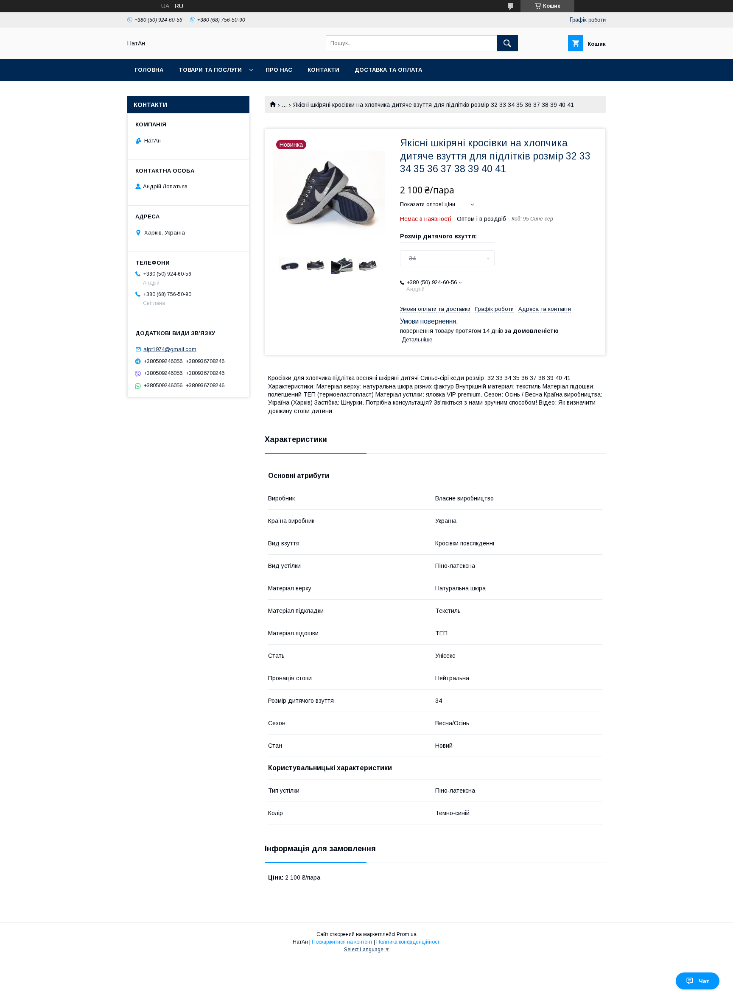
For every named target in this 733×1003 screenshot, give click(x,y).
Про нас (279, 70)
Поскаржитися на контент (342, 942)
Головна (149, 70)
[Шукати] (507, 43)
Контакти (323, 70)
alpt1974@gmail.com (169, 349)
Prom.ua (407, 934)
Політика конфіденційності (408, 942)
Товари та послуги (210, 70)
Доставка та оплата (388, 70)
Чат (704, 981)
